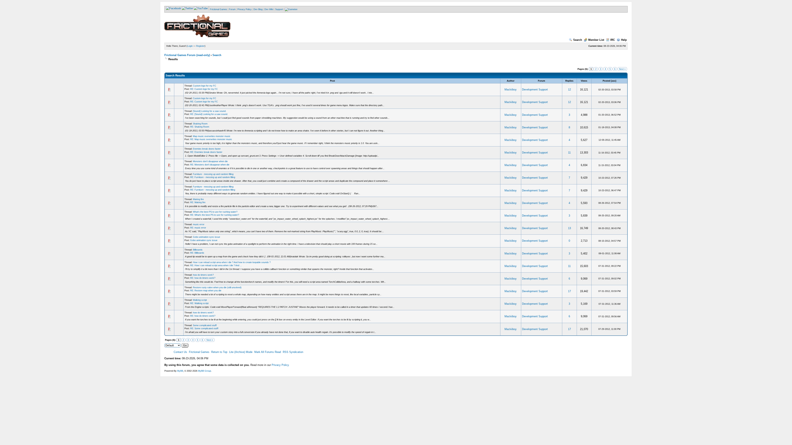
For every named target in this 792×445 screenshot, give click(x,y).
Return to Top (219, 352)
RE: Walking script (199, 303)
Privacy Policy (244, 9)
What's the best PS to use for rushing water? (215, 212)
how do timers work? (203, 275)
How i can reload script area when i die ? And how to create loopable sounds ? (232, 262)
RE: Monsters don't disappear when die (209, 164)
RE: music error (198, 227)
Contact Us (180, 352)
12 (569, 89)
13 (569, 228)
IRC (612, 39)
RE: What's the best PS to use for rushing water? (214, 215)
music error (198, 224)
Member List (596, 39)
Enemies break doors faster (207, 149)
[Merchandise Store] (291, 9)
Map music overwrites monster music (211, 136)
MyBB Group (204, 371)
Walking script (200, 300)
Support (279, 9)
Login (190, 46)
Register (200, 46)
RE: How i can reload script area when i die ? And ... (216, 265)
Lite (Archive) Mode (240, 352)
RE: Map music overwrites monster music (211, 139)
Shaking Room (200, 123)
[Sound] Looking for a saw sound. (209, 111)
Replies (569, 81)
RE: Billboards (197, 253)
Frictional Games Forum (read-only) (187, 55)
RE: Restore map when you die (205, 290)
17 (569, 291)
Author (510, 81)
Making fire (198, 199)
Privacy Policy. (281, 365)
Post (332, 81)
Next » (622, 69)
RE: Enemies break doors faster (206, 152)
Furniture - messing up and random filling (213, 174)
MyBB (180, 371)
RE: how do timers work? (202, 278)
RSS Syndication (293, 352)
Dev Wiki (268, 9)
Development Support (535, 89)
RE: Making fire (197, 202)
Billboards (198, 249)
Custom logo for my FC (204, 85)
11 (569, 152)
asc (613, 81)
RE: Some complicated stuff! (204, 328)
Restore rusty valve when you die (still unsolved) (217, 287)
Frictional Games (218, 9)
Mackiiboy (510, 89)
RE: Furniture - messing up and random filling (212, 177)
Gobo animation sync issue (206, 237)
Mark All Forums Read (267, 352)
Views (584, 81)
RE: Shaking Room (199, 126)
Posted (606, 81)
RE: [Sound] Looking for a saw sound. (209, 114)
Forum (232, 9)
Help (624, 39)
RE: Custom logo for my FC (204, 89)
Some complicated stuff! (205, 325)
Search (577, 39)
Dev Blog (258, 9)
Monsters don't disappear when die (210, 161)
